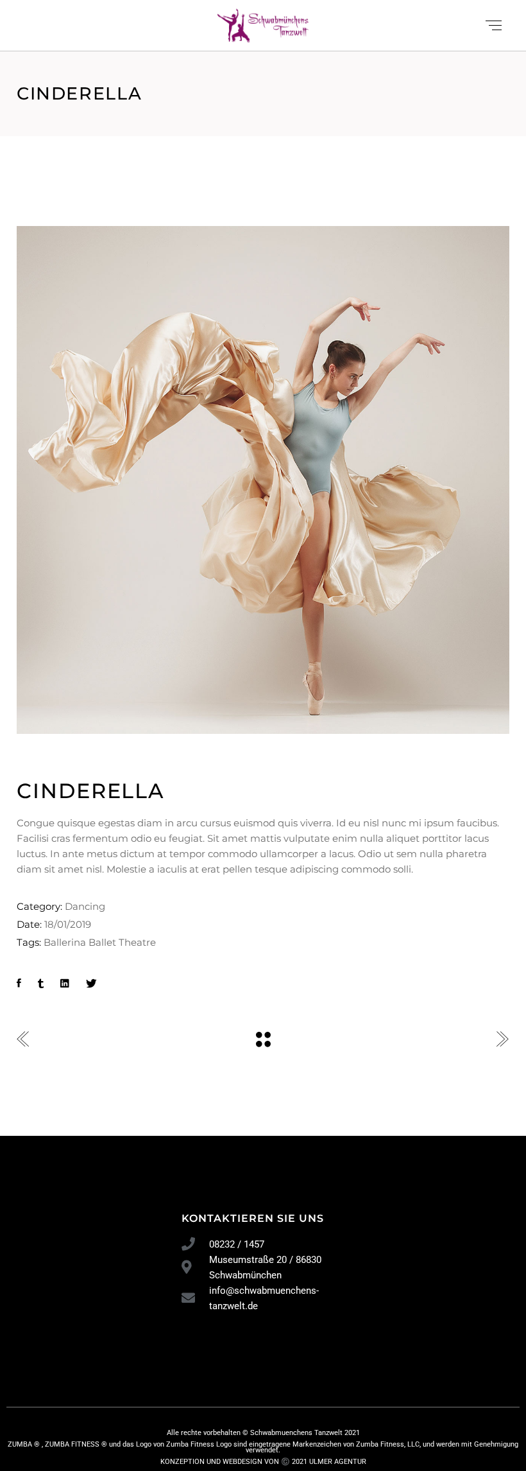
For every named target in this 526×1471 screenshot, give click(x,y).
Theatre (137, 942)
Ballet (102, 942)
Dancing (85, 906)
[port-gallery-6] (263, 480)
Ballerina (65, 942)
